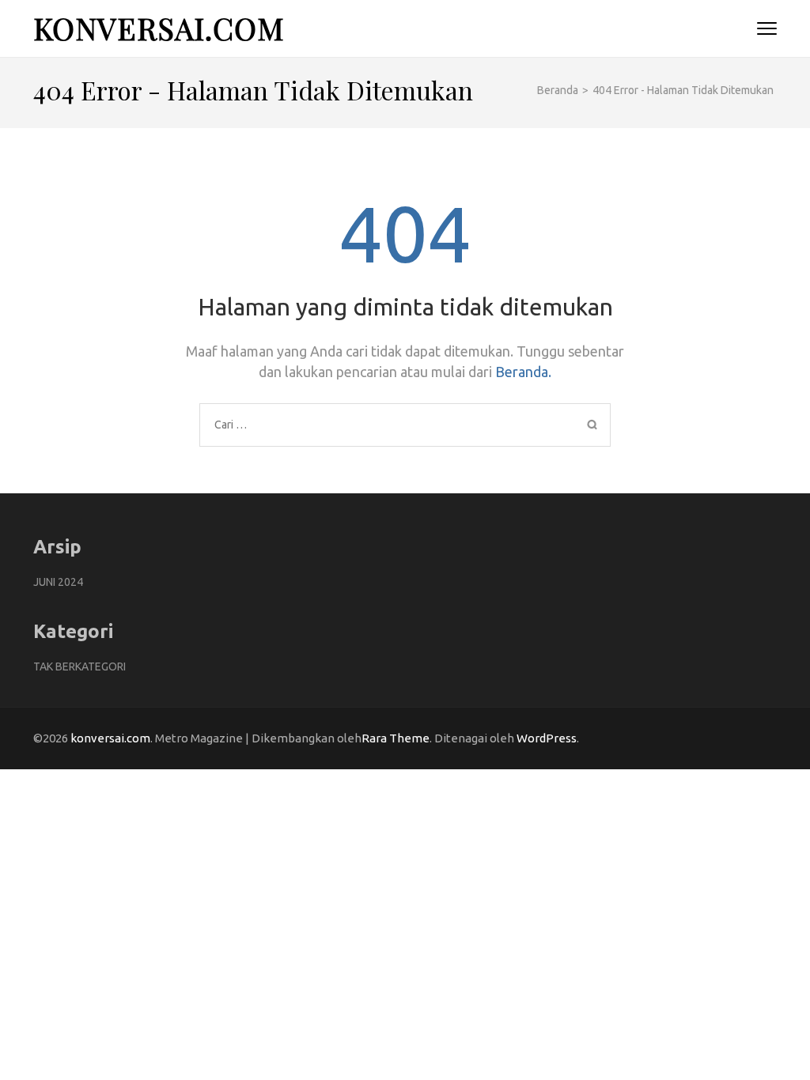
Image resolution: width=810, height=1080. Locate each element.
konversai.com (159, 28)
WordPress (547, 738)
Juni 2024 (58, 582)
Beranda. (523, 372)
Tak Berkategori (79, 666)
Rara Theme (395, 738)
